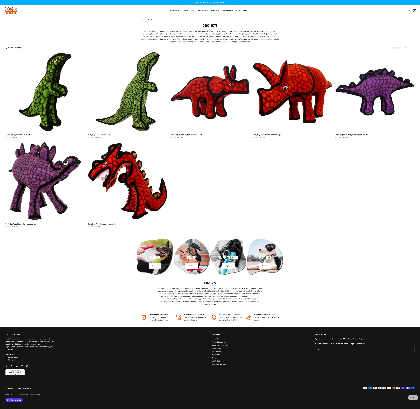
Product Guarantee (219, 342)
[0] (413, 11)
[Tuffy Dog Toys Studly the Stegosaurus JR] (375, 91)
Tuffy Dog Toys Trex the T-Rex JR (18, 135)
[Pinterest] (23, 365)
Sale (245, 11)
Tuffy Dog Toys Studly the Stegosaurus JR (351, 135)
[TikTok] (28, 365)
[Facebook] (7, 365)
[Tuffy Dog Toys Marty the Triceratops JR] (210, 91)
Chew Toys (174, 11)
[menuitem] (175, 10)
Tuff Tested (201, 11)
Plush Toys (188, 11)
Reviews (215, 358)
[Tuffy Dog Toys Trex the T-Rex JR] (45, 91)
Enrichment (226, 11)
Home (144, 20)
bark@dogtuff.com (219, 364)
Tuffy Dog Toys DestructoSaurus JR (102, 224)
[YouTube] (18, 366)
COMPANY (216, 334)
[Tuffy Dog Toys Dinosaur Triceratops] (292, 91)
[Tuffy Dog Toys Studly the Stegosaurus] (45, 181)
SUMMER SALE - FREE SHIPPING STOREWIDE (210, 2)
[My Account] (405, 11)
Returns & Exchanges (220, 345)
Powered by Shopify (36, 394)
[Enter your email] (412, 349)
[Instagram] (13, 365)
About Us (215, 339)
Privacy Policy (217, 348)
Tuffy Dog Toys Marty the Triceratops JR (186, 135)
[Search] (409, 11)
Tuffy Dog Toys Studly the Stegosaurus (20, 224)
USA (238, 11)
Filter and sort (14, 48)
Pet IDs (214, 11)
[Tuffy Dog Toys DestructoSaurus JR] (127, 181)
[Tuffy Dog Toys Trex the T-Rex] (127, 91)
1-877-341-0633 (11, 357)
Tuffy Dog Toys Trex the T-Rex (99, 135)
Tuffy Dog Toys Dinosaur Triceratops (267, 135)
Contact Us (216, 355)
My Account (216, 352)
